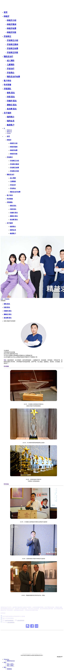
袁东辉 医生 (12, 109)
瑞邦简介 (10, 117)
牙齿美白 (10, 73)
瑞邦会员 (10, 121)
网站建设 (59, 656)
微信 (5, 667)
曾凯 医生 (11, 93)
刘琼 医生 (11, 97)
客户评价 (7, 81)
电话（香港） (10, 665)
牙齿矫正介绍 (12, 40)
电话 (5, 662)
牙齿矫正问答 (12, 52)
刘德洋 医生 (12, 101)
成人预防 (10, 61)
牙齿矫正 (7, 36)
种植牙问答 (11, 32)
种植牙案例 (11, 24)
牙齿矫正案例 (12, 44)
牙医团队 (7, 89)
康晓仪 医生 (12, 105)
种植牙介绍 (11, 20)
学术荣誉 (7, 85)
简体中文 (9, 130)
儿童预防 (10, 65)
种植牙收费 (11, 28)
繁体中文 (9, 131)
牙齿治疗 (10, 69)
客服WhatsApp (11, 660)
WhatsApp (6, 659)
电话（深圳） (10, 664)
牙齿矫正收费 (12, 48)
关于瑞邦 (7, 113)
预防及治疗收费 (13, 77)
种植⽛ (6, 16)
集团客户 (10, 125)
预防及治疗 (8, 56)
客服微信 (9, 669)
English (9, 133)
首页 (5, 12)
